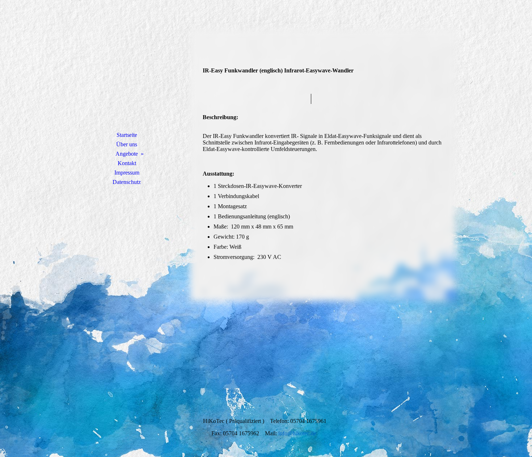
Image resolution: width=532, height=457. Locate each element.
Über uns (126, 144)
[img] (126, 74)
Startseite (127, 135)
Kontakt (127, 163)
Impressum (126, 172)
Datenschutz (127, 182)
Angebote (126, 154)
